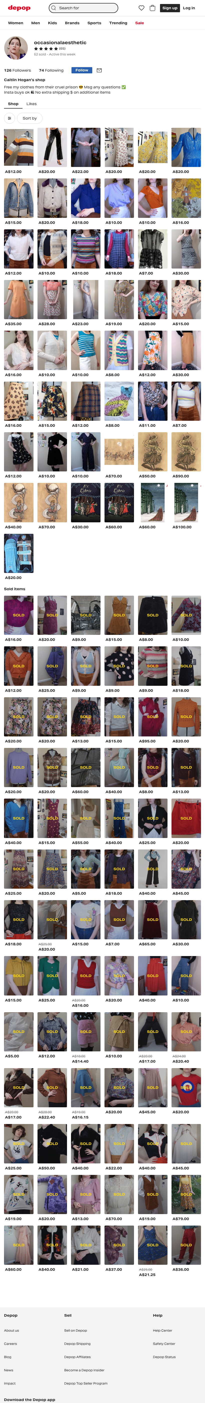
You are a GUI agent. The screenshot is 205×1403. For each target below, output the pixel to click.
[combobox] (83, 8)
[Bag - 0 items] (152, 7)
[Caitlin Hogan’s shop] (16, 48)
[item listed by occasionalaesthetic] (19, 147)
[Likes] (141, 7)
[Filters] (9, 118)
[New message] (99, 70)
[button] (50, 48)
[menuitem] (15, 23)
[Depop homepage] (19, 8)
